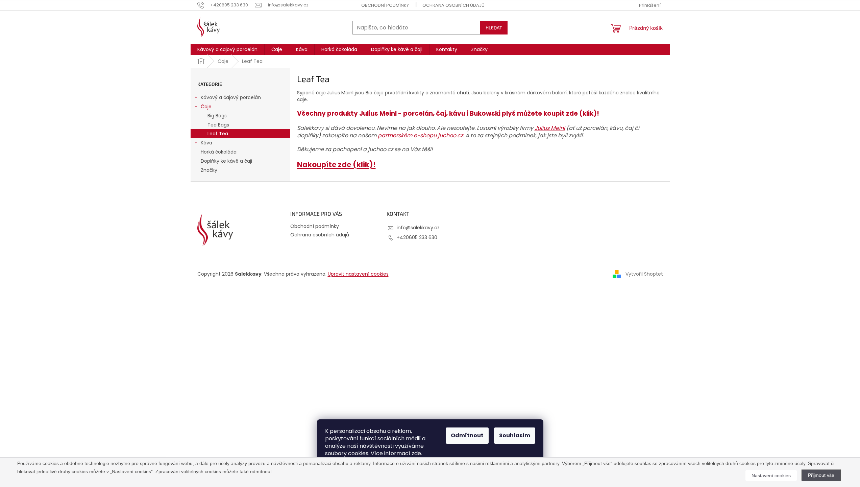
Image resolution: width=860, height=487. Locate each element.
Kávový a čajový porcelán (231, 97)
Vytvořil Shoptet (644, 273)
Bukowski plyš (493, 113)
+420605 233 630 (417, 237)
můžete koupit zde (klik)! (558, 113)
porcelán (418, 113)
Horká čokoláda (219, 151)
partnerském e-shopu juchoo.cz (420, 135)
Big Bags (217, 115)
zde (416, 453)
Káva (206, 142)
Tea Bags (218, 124)
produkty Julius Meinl (362, 113)
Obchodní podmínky (385, 5)
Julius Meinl (550, 128)
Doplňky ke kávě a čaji (226, 161)
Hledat (494, 27)
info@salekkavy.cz (418, 227)
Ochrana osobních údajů (453, 5)
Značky (209, 170)
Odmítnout (467, 435)
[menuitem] (227, 49)
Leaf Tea (217, 133)
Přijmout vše (821, 475)
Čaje (206, 106)
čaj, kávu (450, 113)
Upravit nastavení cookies (358, 274)
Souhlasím (514, 435)
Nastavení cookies (771, 475)
